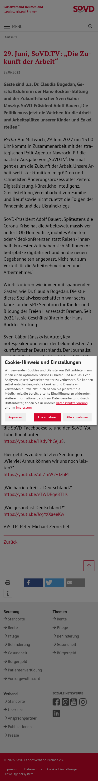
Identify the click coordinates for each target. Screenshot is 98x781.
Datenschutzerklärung (72, 403)
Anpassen (15, 417)
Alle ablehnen (48, 417)
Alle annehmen (77, 417)
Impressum (24, 407)
